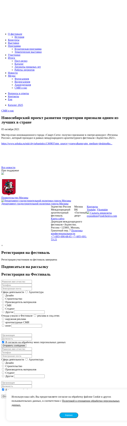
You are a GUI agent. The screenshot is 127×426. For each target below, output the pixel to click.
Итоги (11, 57)
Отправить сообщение (14, 345)
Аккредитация (23, 84)
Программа (14, 45)
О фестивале (15, 34)
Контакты (13, 96)
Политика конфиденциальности (67, 232)
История (19, 37)
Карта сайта (57, 218)
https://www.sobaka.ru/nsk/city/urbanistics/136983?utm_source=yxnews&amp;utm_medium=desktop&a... (56, 143)
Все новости (8, 167)
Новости (13, 72)
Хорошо (69, 415)
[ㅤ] (63, 173)
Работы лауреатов (25, 69)
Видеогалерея (22, 81)
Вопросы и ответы (18, 93)
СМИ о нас (21, 87)
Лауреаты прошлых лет (28, 66)
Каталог (19, 63)
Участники (14, 54)
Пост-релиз (21, 60)
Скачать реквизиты (100, 213)
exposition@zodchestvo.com (102, 215)
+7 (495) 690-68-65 (61, 236)
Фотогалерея (22, 78)
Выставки (13, 43)
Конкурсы (13, 40)
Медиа (11, 75)
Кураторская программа (28, 48)
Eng (10, 99)
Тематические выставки (28, 51)
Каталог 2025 (15, 105)
